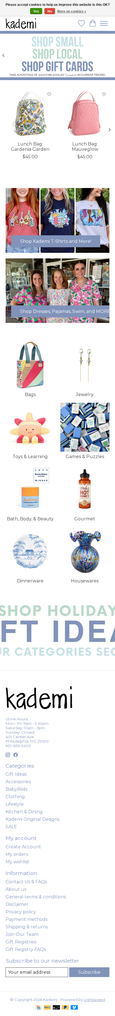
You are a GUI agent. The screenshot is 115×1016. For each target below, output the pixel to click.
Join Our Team (22, 934)
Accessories (18, 781)
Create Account (23, 846)
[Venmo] (74, 1007)
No (49, 11)
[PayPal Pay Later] (65, 1007)
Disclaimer (17, 904)
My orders (17, 854)
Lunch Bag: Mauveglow (85, 146)
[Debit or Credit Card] (56, 1007)
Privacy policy (21, 911)
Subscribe (89, 972)
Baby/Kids (16, 789)
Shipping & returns (27, 927)
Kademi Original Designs (32, 819)
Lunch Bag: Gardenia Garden (30, 146)
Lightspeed (94, 999)
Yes (36, 11)
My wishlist (17, 861)
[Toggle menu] (103, 23)
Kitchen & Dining (24, 811)
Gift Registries (21, 942)
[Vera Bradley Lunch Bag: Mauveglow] (84, 113)
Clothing (15, 796)
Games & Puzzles (85, 456)
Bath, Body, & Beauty (30, 518)
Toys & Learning (30, 456)
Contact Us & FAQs (26, 881)
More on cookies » (71, 11)
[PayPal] (47, 1007)
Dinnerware (30, 581)
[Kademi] (21, 23)
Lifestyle (15, 804)
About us (16, 889)
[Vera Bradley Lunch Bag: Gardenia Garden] (30, 113)
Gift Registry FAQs (26, 949)
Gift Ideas (16, 774)
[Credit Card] (38, 1007)
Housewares (85, 581)
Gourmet (84, 518)
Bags (30, 394)
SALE (11, 826)
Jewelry (85, 394)
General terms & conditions (36, 896)
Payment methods (26, 919)
